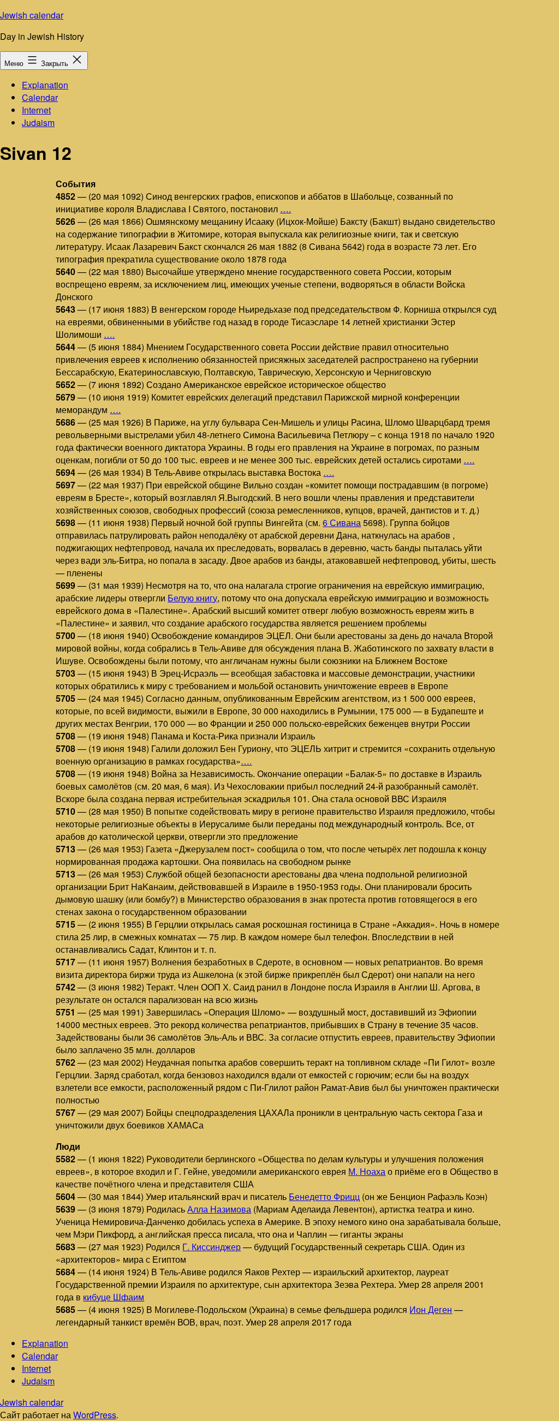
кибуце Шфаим (113, 1297)
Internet (36, 110)
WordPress (94, 1414)
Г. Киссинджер (211, 1246)
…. (285, 208)
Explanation (45, 85)
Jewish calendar (31, 15)
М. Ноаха (366, 1171)
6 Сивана (342, 522)
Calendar (40, 97)
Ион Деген (430, 1309)
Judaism (38, 122)
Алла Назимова (219, 1209)
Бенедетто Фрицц (324, 1196)
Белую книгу (192, 598)
